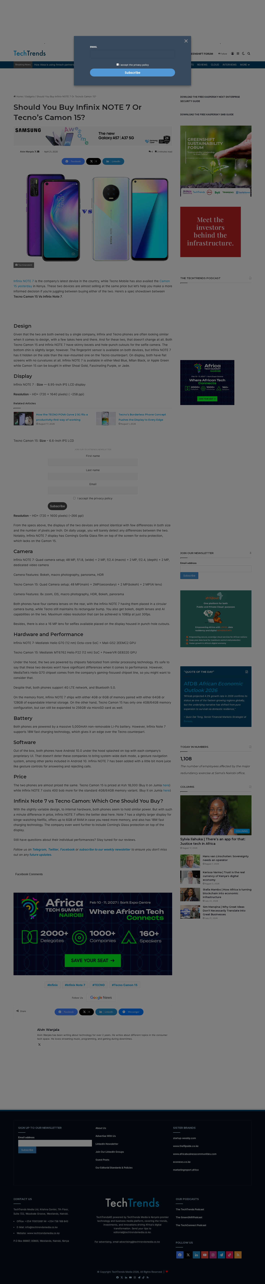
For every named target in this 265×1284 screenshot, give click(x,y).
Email (93, 46)
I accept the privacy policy (134, 64)
